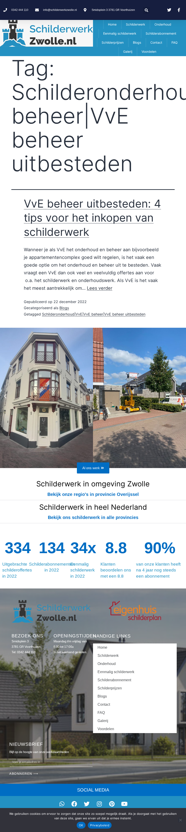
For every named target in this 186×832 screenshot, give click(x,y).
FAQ (174, 42)
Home (112, 24)
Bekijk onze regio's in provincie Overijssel (93, 494)
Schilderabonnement (161, 33)
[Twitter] (87, 804)
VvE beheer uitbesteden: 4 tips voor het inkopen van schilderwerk (92, 218)
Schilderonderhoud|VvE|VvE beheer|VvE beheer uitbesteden (93, 314)
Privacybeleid (99, 825)
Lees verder (99, 288)
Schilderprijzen (113, 42)
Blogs (137, 42)
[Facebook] (74, 804)
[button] (146, 10)
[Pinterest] (111, 804)
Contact (156, 42)
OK (81, 825)
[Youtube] (124, 804)
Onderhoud (162, 24)
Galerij (127, 51)
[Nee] (180, 820)
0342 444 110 (26, 652)
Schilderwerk (135, 24)
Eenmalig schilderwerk (119, 33)
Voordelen (149, 51)
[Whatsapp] (62, 804)
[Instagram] (99, 804)
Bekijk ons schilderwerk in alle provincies (93, 517)
